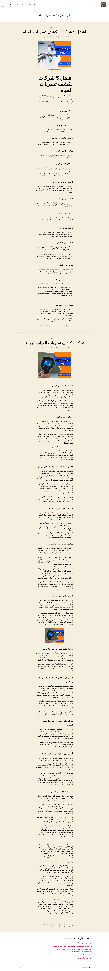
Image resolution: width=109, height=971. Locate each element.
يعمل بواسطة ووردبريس (81, 967)
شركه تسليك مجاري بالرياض (84, 943)
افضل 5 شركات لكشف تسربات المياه (54, 32)
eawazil (62, 36)
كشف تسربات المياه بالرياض (58, 926)
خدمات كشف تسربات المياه (28, 4)
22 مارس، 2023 (53, 347)
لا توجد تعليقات (43, 36)
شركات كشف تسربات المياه (49, 325)
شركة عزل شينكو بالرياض (85, 954)
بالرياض (70, 731)
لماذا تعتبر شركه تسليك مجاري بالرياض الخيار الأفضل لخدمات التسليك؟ (72, 946)
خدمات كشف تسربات (54, 27)
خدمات (18, 4)
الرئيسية (38, 4)
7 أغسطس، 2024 (53, 36)
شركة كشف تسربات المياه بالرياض (49, 655)
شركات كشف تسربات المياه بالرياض (54, 343)
